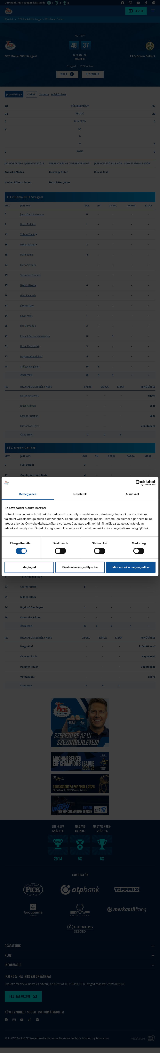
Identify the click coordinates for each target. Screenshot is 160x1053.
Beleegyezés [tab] (27, 494)
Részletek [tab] (80, 494)
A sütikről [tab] (132, 494)
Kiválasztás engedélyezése (80, 567)
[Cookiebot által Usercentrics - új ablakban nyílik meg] (138, 483)
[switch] (60, 551)
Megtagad (29, 567)
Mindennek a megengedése (130, 567)
